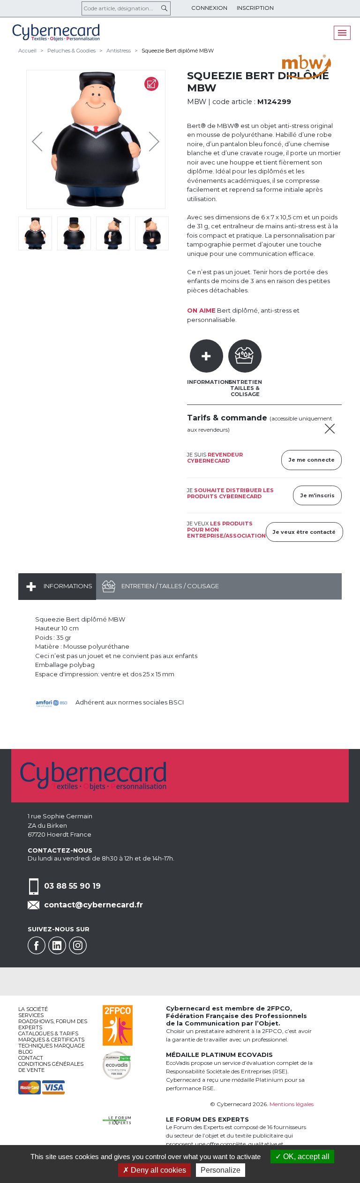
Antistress (118, 50)
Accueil (27, 50)
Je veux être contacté (304, 532)
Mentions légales (292, 1104)
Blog (25, 1051)
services (31, 1015)
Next (147, 139)
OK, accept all (305, 1157)
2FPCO (278, 1008)
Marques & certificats (51, 1039)
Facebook (36, 945)
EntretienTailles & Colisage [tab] (245, 388)
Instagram (78, 945)
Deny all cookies (157, 1170)
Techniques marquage (51, 1045)
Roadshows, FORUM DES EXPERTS (52, 1024)
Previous (39, 139)
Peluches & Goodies (71, 50)
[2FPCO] (118, 1024)
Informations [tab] (209, 382)
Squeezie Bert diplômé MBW (178, 50)
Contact (30, 1058)
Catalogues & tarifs (48, 1033)
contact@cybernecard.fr (93, 904)
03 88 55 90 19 (72, 886)
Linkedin (57, 945)
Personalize (220, 1170)
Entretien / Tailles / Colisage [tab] (169, 586)
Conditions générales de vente (50, 1067)
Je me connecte (312, 460)
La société (33, 1009)
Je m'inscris (317, 495)
